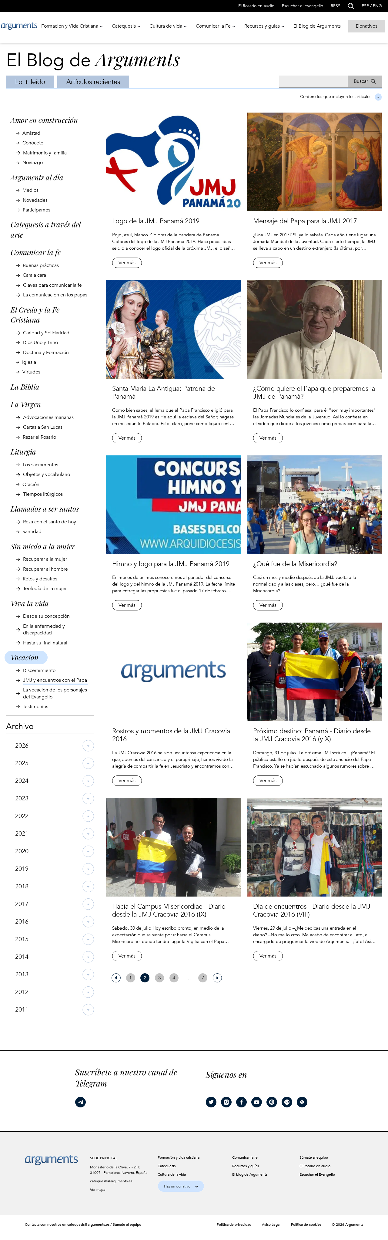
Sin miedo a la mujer (43, 546)
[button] (181, 1186)
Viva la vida (30, 603)
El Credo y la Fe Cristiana (35, 315)
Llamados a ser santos (45, 508)
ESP (365, 6)
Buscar (361, 81)
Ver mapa (97, 1189)
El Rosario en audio (256, 6)
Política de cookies (306, 1224)
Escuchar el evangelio (302, 6)
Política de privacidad (234, 1224)
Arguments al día (37, 177)
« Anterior (116, 977)
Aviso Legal (271, 1224)
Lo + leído (30, 81)
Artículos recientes (93, 81)
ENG (377, 6)
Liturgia (23, 451)
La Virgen (26, 404)
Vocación (24, 657)
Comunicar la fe (36, 252)
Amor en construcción (44, 120)
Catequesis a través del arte (46, 229)
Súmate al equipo (127, 1224)
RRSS (335, 6)
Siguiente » (217, 977)
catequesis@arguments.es (111, 1181)
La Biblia (25, 386)
